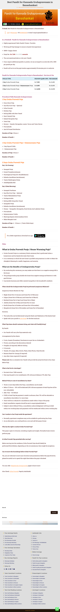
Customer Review (37, 544)
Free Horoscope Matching (10, 542)
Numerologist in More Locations (40, 587)
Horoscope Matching (9, 563)
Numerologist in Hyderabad (39, 578)
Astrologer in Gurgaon (37, 601)
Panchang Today (8, 550)
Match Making (45, 523)
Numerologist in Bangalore (38, 576)
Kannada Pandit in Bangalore (39, 569)
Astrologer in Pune (37, 597)
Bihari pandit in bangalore (38, 565)
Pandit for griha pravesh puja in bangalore (42, 567)
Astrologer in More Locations (39, 603)
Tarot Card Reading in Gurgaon (12, 601)
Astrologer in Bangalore (38, 593)
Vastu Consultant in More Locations (13, 587)
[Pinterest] (12, 569)
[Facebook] (6, 569)
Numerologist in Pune (37, 580)
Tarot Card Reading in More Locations (13, 603)
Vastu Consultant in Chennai (11, 582)
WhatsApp (13, 33)
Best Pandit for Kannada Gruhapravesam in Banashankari (31, 7)
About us (35, 536)
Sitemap (34, 538)
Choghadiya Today (9, 552)
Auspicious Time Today (10, 555)
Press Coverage (36, 555)
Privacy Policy (36, 546)
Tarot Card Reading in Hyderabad (12, 595)
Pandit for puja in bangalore (39, 563)
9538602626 (23, 33)
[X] (4, 569)
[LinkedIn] (10, 569)
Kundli (26, 523)
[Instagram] (8, 569)
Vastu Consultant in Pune (10, 580)
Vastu (26, 521)
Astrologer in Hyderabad (38, 595)
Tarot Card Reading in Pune (11, 597)
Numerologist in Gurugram (39, 585)
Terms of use (35, 549)
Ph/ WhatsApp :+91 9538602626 (39, 542)
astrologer (23, 318)
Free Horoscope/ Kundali (10, 540)
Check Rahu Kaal (8, 538)
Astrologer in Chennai (37, 599)
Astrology (11, 521)
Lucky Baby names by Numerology (12, 544)
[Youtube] (14, 569)
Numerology (45, 521)
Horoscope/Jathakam (9, 561)
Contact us (35, 540)
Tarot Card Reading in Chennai (12, 599)
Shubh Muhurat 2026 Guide (11, 536)
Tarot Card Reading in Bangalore (12, 593)
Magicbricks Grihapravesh (19, 466)
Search (54, 512)
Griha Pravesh (14, 471)
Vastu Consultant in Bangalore (11, 576)
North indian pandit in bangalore (40, 561)
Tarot (11, 523)
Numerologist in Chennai (38, 582)
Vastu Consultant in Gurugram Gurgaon (14, 585)
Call (8, 33)
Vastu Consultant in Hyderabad (12, 578)
